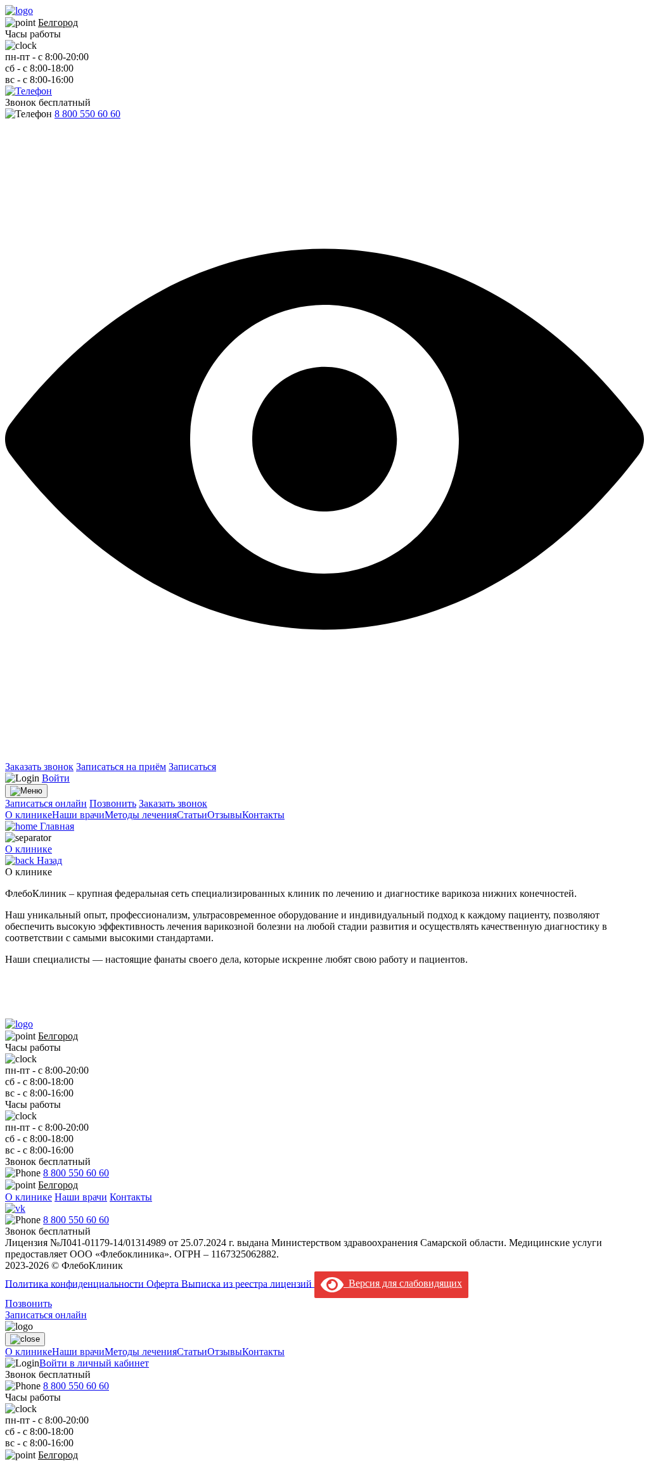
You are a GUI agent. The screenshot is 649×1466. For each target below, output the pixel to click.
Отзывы (224, 814)
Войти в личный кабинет (94, 1363)
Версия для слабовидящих (403, 1283)
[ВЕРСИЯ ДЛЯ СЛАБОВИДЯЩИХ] (324, 755)
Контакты (263, 814)
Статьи (192, 814)
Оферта (163, 1283)
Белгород (58, 22)
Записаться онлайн (46, 803)
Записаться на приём (121, 766)
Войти (56, 778)
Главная (55, 826)
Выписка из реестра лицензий (247, 1283)
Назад (48, 860)
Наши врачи (78, 814)
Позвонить (112, 803)
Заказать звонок (39, 766)
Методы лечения (141, 814)
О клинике (28, 814)
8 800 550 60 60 (87, 113)
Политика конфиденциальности (75, 1283)
